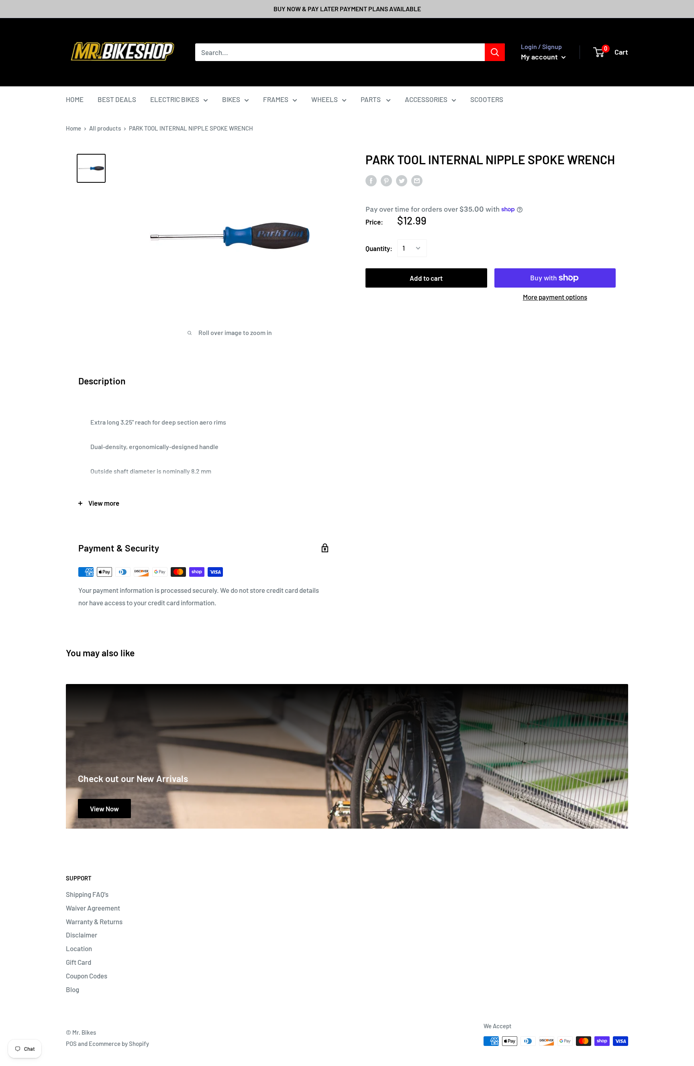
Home (73, 128)
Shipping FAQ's (87, 894)
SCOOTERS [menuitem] (486, 99)
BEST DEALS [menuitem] (117, 99)
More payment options (555, 297)
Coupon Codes (86, 976)
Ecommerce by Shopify (119, 1043)
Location (79, 948)
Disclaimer (81, 935)
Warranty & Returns (94, 921)
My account (540, 56)
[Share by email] (417, 180)
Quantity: (378, 248)
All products (105, 128)
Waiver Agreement (93, 908)
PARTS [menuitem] (371, 99)
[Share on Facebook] (371, 180)
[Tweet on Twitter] (401, 180)
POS (71, 1043)
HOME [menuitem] (75, 99)
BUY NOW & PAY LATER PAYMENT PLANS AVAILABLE (347, 8)
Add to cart (426, 278)
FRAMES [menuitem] (275, 99)
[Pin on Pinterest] (386, 180)
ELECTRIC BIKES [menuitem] (174, 99)
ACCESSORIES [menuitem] (426, 99)
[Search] (495, 52)
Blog (72, 989)
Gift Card (78, 962)
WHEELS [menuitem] (324, 99)
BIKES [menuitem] (231, 99)
